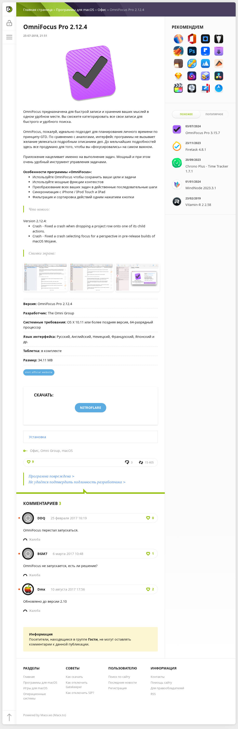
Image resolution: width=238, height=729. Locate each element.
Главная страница (38, 9)
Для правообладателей (167, 688)
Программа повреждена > (52, 476)
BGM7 (42, 553)
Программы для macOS (75, 9)
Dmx (41, 589)
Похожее (186, 114)
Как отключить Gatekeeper (77, 684)
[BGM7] (28, 551)
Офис (102, 9)
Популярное (214, 114)
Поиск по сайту (119, 677)
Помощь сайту (161, 682)
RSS (153, 694)
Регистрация (117, 688)
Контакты (158, 677)
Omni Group (50, 450)
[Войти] (9, 23)
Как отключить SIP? (80, 693)
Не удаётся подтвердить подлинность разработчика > (77, 481)
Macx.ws (46, 715)
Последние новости (122, 682)
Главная (29, 677)
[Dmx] (28, 587)
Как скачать (74, 677)
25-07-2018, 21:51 (35, 36)
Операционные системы (34, 696)
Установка (37, 437)
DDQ (41, 518)
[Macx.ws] (9, 9)
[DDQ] (28, 516)
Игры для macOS (35, 688)
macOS (67, 450)
